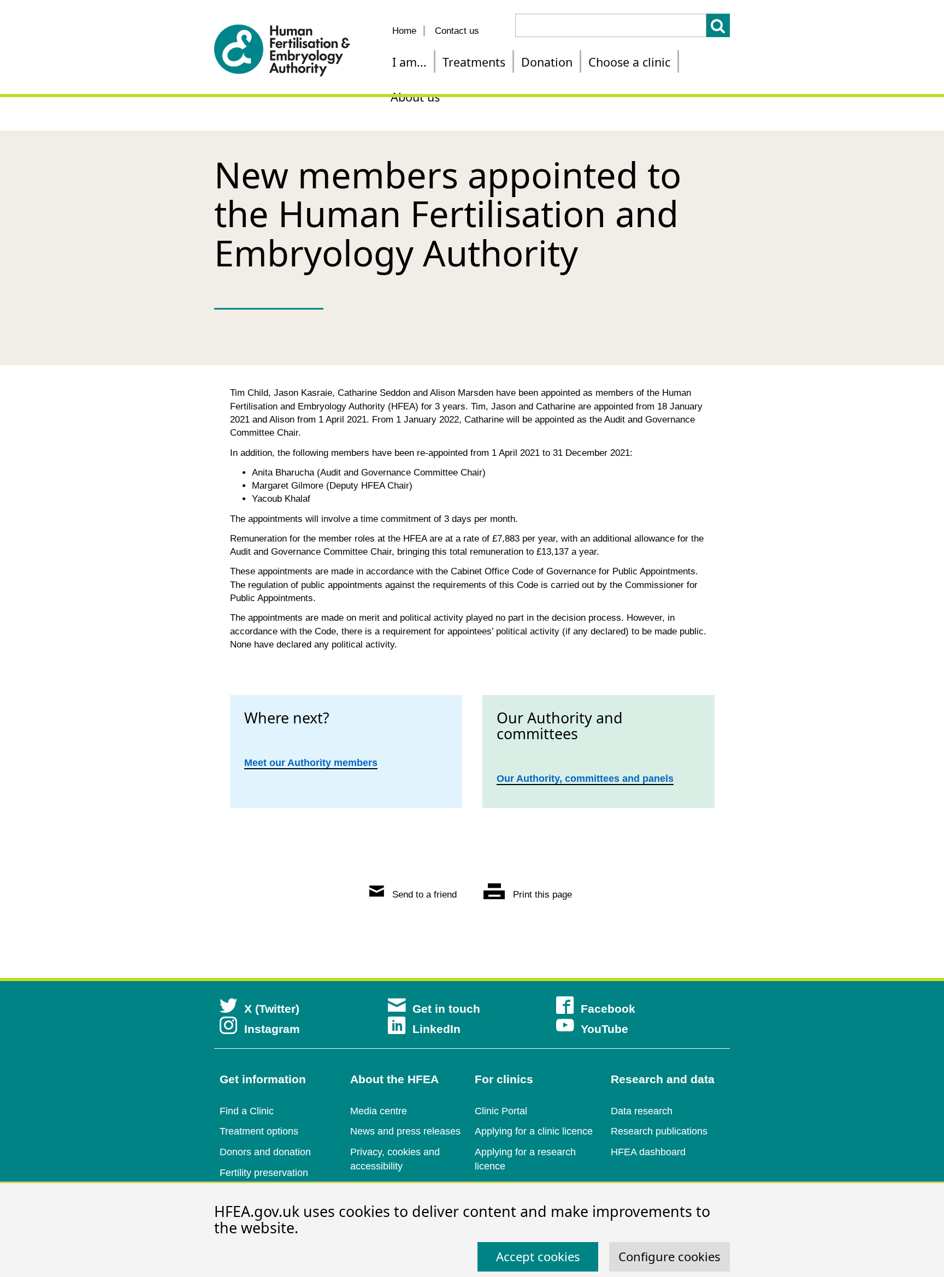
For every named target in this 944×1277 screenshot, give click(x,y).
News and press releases (405, 1131)
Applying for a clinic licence (534, 1131)
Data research (641, 1111)
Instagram (272, 1029)
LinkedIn (436, 1029)
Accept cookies (538, 1256)
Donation (547, 62)
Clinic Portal (501, 1111)
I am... (409, 62)
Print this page (541, 894)
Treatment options (259, 1131)
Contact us (457, 31)
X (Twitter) (271, 1008)
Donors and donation (265, 1152)
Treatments (473, 62)
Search (718, 25)
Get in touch (446, 1008)
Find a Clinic (247, 1111)
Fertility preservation (264, 1172)
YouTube (604, 1029)
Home (404, 31)
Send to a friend (423, 894)
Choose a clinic (629, 62)
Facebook (608, 1008)
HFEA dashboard (648, 1152)
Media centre (378, 1111)
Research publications (659, 1131)
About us (415, 97)
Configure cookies (669, 1256)
